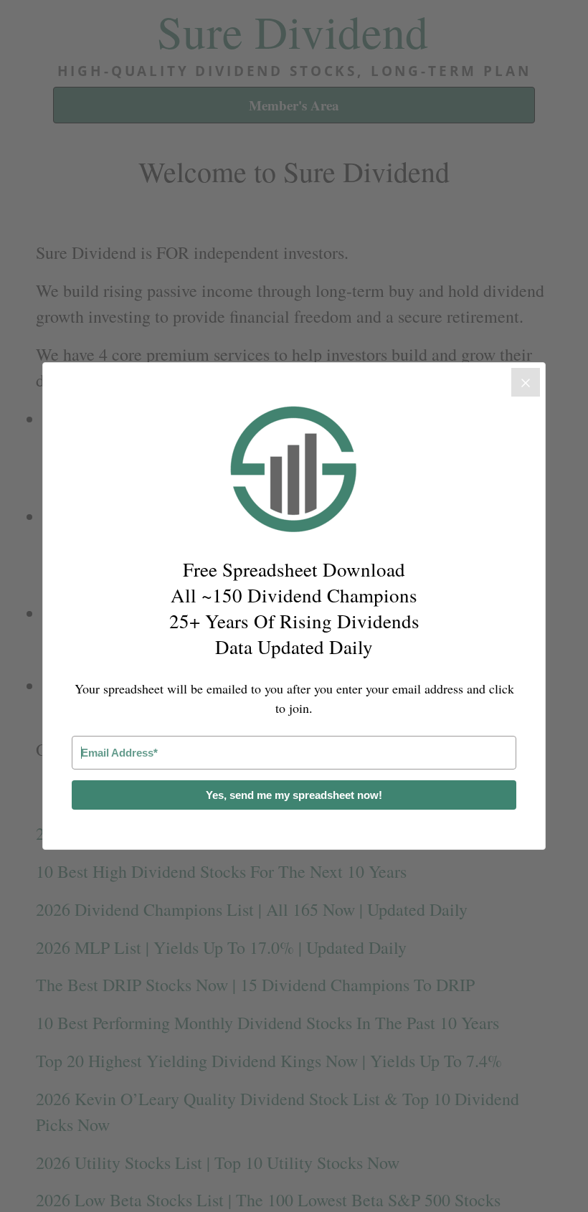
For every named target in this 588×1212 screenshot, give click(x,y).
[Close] (525, 382)
